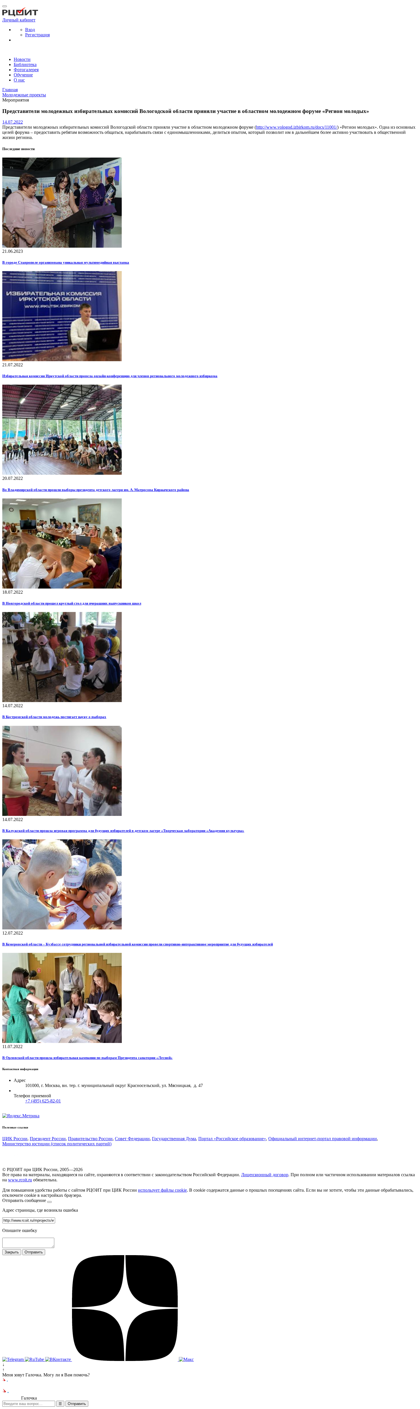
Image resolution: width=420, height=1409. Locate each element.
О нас (19, 79)
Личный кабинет (18, 19)
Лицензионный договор (264, 1174)
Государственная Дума (174, 1138)
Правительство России (90, 1138)
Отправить (34, 1252)
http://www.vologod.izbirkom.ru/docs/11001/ (296, 127)
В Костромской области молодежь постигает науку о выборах (54, 717)
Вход (30, 29)
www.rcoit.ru (20, 1179)
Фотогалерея (26, 69)
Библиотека (25, 64)
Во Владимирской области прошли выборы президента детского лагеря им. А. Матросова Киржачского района (95, 490)
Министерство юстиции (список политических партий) (56, 1143)
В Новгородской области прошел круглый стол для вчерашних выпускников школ (71, 603)
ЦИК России (14, 1138)
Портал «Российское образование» (232, 1138)
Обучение (23, 74)
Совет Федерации (132, 1138)
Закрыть (12, 1252)
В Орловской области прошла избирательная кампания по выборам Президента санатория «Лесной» (87, 1058)
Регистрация (37, 34)
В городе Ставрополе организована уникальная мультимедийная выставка (65, 262)
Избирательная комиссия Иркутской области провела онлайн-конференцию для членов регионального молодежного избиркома (109, 376)
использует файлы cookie (162, 1190)
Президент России (48, 1138)
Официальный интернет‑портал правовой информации (322, 1138)
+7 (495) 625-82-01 (43, 1100)
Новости (22, 59)
